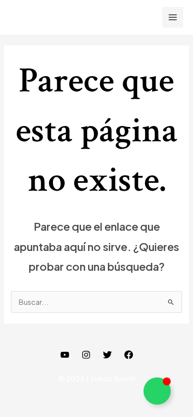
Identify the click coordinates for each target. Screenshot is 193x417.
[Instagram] (86, 354)
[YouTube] (64, 354)
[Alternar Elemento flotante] (157, 391)
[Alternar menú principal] (172, 17)
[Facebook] (128, 354)
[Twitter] (107, 354)
